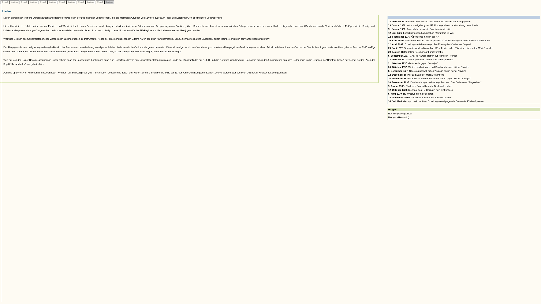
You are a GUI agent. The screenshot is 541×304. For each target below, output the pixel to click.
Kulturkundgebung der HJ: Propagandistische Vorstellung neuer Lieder (433, 25)
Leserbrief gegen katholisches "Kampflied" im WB (421, 33)
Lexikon (14, 2)
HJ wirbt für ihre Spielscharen (410, 93)
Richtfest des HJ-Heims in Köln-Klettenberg (420, 90)
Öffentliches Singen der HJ (413, 36)
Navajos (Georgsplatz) (400, 113)
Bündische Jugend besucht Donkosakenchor (420, 86)
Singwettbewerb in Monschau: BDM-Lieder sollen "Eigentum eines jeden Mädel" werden (440, 48)
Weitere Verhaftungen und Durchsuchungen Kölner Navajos (428, 67)
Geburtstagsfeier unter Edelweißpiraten (419, 97)
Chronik (5, 2)
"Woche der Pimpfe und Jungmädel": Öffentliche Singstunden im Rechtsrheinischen (439, 40)
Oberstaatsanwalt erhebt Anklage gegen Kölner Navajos (427, 71)
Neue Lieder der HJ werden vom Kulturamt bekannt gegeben (429, 21)
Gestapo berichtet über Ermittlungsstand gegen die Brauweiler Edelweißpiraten (436, 101)
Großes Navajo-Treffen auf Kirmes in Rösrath (422, 55)
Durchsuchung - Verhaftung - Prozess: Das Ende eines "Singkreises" (434, 82)
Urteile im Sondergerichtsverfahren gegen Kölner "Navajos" (429, 78)
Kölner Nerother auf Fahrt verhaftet (415, 52)
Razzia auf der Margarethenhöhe (416, 74)
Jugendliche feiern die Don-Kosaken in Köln (419, 29)
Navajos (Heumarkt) (398, 117)
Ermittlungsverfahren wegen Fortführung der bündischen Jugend (429, 44)
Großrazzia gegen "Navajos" (413, 63)
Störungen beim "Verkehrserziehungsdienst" (421, 59)
